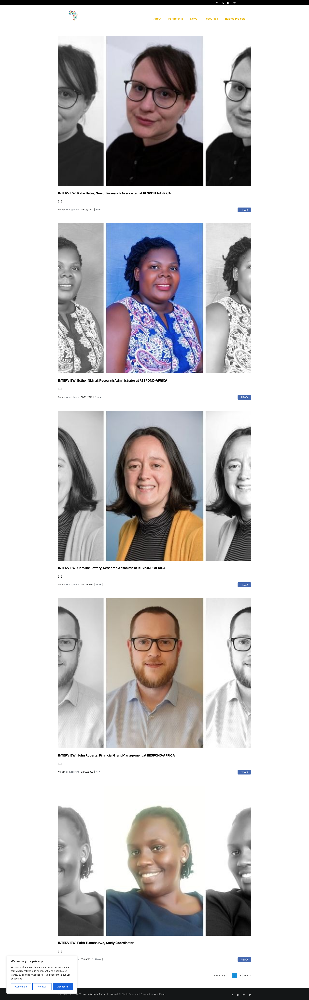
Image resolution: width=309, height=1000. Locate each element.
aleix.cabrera (72, 209)
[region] (41, 975)
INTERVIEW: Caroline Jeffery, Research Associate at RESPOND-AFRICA (112, 568)
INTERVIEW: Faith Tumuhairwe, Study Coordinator (95, 943)
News (99, 209)
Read (244, 210)
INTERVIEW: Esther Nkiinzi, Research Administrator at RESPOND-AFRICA (112, 380)
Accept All (63, 986)
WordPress (159, 994)
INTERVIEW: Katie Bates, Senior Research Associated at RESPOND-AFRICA (114, 193)
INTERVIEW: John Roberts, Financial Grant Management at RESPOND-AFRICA (116, 755)
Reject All (42, 986)
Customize (21, 986)
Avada (113, 994)
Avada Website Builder (95, 994)
